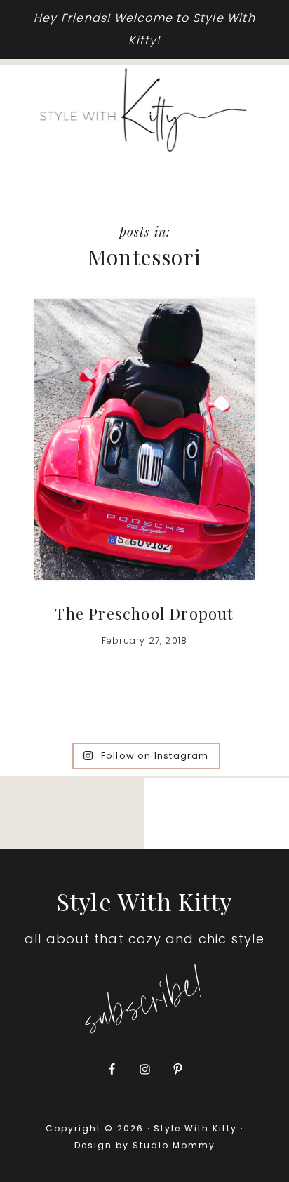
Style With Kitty (144, 110)
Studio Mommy (174, 1145)
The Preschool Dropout (144, 613)
